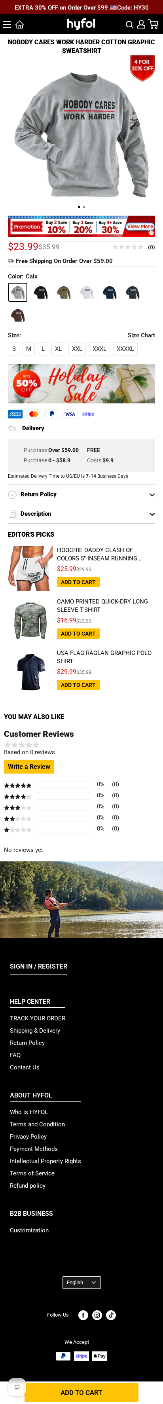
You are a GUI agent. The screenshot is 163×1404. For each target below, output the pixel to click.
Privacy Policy (28, 1136)
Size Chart (141, 335)
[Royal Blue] (109, 292)
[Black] (40, 292)
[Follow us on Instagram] (97, 1315)
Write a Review (29, 766)
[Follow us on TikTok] (111, 1315)
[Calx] (17, 292)
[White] (86, 292)
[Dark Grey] (132, 292)
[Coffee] (17, 315)
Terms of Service (32, 1173)
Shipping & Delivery (35, 1030)
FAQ (15, 1055)
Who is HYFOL (29, 1112)
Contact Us (25, 1067)
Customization (29, 1230)
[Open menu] (7, 24)
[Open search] (129, 24)
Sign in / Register (38, 966)
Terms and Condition (37, 1124)
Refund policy (27, 1185)
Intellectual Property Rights (45, 1161)
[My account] (141, 24)
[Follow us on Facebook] (83, 1315)
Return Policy (27, 1042)
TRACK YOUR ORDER (37, 1018)
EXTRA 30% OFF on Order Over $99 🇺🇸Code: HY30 (82, 7)
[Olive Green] (63, 292)
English (75, 1282)
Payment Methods (34, 1148)
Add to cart (81, 1392)
